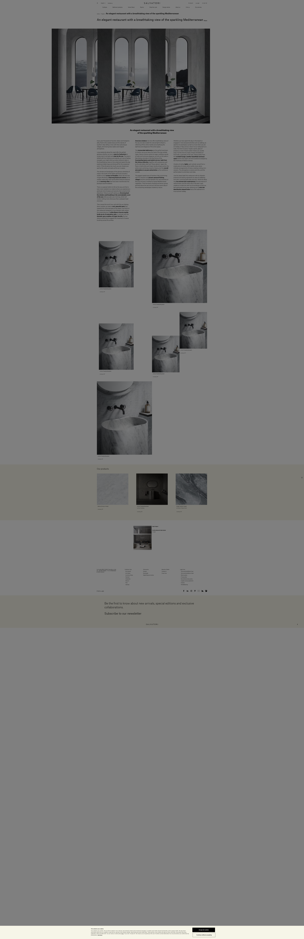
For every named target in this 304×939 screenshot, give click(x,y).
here (122, 933)
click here (100, 935)
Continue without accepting (204, 935)
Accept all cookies (204, 930)
